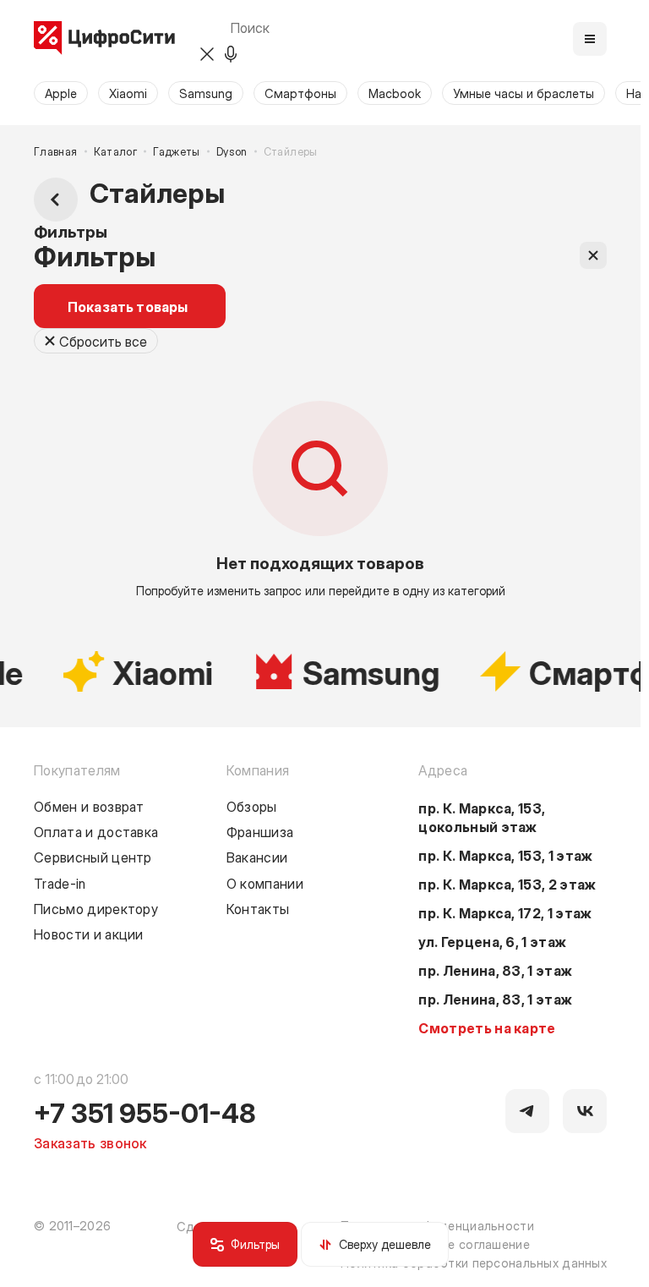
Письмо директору (96, 908)
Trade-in (60, 882)
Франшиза (260, 831)
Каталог (116, 151)
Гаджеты (176, 151)
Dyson (232, 151)
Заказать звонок (90, 1142)
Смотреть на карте (486, 1027)
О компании (264, 882)
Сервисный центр (93, 856)
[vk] (585, 1111)
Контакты (258, 908)
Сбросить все (103, 340)
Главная (56, 151)
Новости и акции (89, 933)
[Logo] (104, 39)
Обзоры (251, 805)
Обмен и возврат (89, 805)
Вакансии (257, 856)
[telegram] (527, 1111)
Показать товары (128, 306)
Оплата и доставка (96, 831)
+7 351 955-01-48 (145, 1112)
